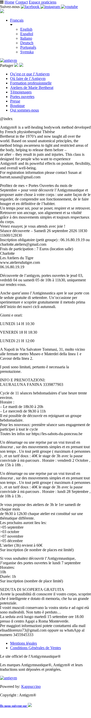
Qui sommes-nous (24, 110)
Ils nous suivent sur (14, 706)
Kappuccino (31, 686)
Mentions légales (23, 643)
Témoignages (21, 92)
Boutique (17, 106)
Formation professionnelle (31, 83)
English (26, 29)
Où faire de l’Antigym (28, 78)
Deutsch (26, 43)
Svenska (27, 52)
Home (9, 2)
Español (26, 34)
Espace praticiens (42, 2)
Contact (21, 2)
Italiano (26, 38)
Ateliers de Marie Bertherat (31, 87)
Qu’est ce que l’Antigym (30, 74)
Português (28, 47)
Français (17, 20)
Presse (15, 101)
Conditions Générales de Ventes (35, 648)
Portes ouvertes (22, 96)
